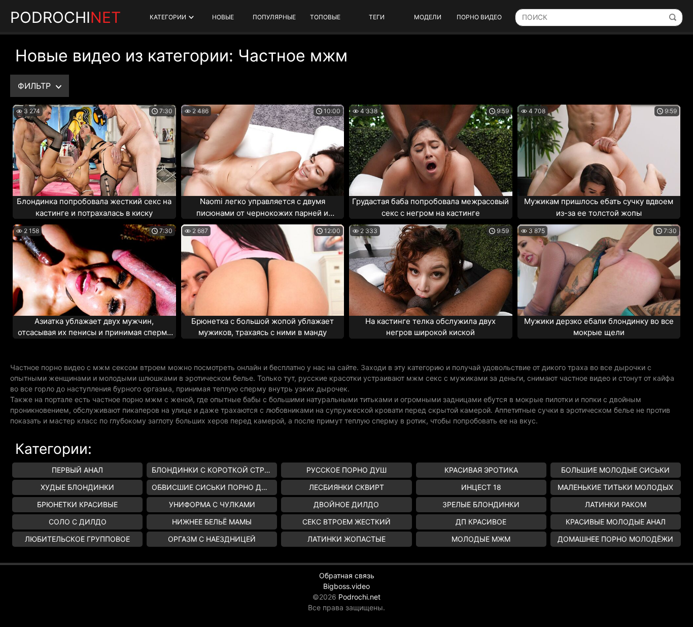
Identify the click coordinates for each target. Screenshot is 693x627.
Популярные (274, 17)
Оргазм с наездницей (212, 539)
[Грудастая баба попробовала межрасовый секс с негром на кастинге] (430, 150)
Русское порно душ (346, 470)
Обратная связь (346, 575)
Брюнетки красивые (77, 504)
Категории (168, 17)
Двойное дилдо (346, 504)
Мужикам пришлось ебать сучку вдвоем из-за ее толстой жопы (598, 207)
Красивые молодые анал (616, 521)
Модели (427, 17)
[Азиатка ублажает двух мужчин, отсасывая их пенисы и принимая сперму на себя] (94, 270)
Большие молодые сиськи (615, 470)
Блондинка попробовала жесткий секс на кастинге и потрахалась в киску (94, 207)
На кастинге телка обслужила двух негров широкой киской (430, 327)
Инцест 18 (481, 487)
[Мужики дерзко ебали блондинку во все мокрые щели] (599, 270)
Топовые (325, 17)
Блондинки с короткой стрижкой (214, 470)
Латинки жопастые (346, 539)
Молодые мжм (481, 539)
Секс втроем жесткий (346, 521)
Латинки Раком (615, 504)
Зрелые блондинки (480, 504)
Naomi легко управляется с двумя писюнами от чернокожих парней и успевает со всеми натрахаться (262, 207)
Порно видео (479, 17)
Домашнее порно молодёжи (615, 539)
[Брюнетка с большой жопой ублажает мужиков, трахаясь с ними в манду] (262, 270)
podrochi (65, 17)
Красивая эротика (481, 470)
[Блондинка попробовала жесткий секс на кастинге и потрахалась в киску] (94, 150)
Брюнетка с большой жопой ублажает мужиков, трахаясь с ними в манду (262, 327)
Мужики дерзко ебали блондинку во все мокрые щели (599, 327)
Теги (377, 17)
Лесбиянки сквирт (346, 487)
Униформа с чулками (212, 504)
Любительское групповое (77, 539)
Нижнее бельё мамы (212, 521)
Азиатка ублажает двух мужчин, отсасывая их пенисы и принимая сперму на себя (94, 327)
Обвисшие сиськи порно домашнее (214, 487)
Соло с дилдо (78, 521)
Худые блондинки (77, 487)
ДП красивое (481, 521)
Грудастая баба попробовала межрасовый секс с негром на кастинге (430, 207)
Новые (223, 17)
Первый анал (77, 470)
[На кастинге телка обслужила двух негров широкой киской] (430, 270)
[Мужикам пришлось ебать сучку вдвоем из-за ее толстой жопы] (599, 150)
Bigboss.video (346, 586)
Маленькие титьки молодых (615, 487)
